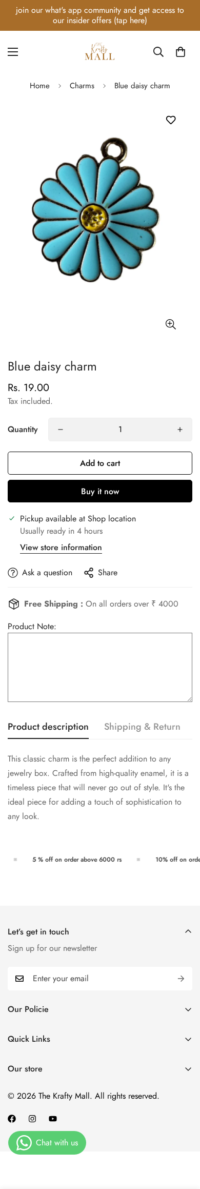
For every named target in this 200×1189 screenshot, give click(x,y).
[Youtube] (53, 1119)
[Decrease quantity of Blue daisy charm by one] (60, 429)
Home (40, 85)
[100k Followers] (32, 1119)
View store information (61, 547)
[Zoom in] (170, 324)
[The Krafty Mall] (100, 51)
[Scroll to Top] (181, 1134)
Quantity (23, 429)
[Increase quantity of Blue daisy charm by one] (180, 429)
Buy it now (100, 491)
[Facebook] (12, 1119)
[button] (180, 52)
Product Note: (32, 626)
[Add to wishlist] (170, 120)
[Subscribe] (181, 978)
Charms (82, 85)
